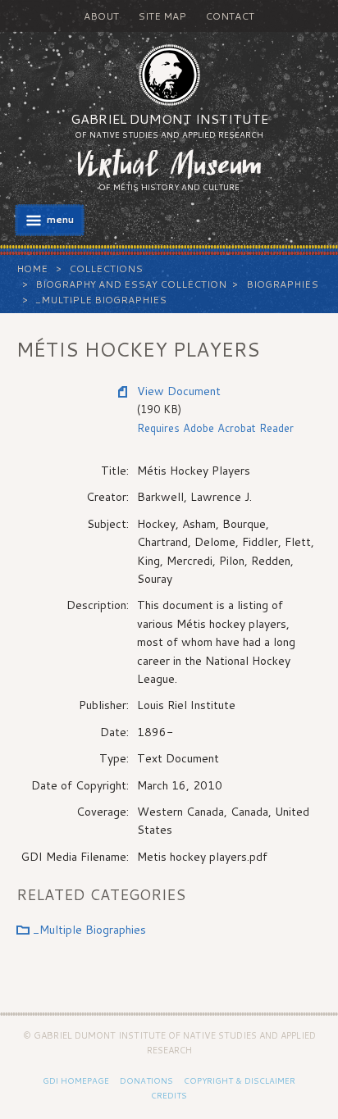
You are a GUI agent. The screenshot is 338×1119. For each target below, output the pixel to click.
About (101, 16)
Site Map (162, 16)
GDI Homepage (76, 1080)
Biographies (282, 284)
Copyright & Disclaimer (239, 1080)
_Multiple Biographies (101, 300)
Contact (229, 16)
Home (32, 268)
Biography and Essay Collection (130, 284)
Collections (106, 268)
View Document (179, 391)
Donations (146, 1080)
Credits (169, 1095)
